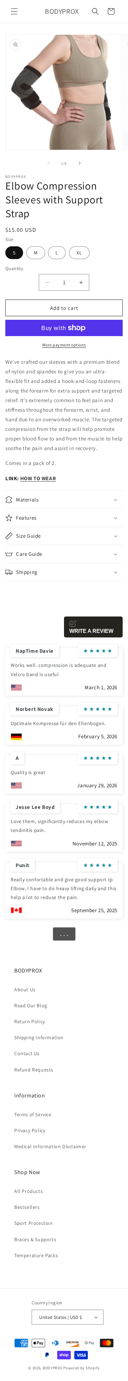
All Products (28, 1191)
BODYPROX (53, 1367)
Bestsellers (27, 1207)
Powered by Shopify (81, 1367)
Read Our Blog (30, 1005)
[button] (14, 11)
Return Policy (29, 1021)
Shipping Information (39, 1037)
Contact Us (26, 1053)
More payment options (64, 344)
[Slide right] (79, 163)
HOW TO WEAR (38, 478)
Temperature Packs (36, 1255)
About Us (25, 989)
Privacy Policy (29, 1130)
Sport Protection (33, 1223)
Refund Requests (33, 1070)
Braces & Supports (35, 1239)
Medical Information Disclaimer (50, 1146)
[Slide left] (48, 163)
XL (79, 253)
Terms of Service (33, 1114)
